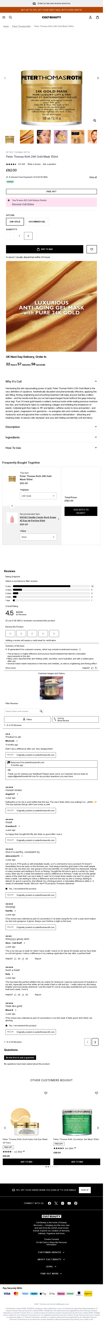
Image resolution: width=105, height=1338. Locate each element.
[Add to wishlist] (92, 249)
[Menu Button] (3, 17)
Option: (10, 215)
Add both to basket (81, 511)
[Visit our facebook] (49, 1203)
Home (6, 26)
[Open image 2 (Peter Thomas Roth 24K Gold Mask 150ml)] (27, 137)
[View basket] (97, 17)
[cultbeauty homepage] (51, 17)
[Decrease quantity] (10, 236)
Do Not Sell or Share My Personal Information (51, 1243)
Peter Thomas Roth (21, 26)
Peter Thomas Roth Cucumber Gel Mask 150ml (76, 1139)
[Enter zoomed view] (94, 120)
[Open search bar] (10, 17)
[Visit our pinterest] (75, 1203)
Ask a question (49, 164)
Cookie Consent (51, 1239)
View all (93, 177)
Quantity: (12, 229)
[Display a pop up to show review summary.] (24, 1152)
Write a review (34, 164)
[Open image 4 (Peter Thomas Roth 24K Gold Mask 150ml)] (61, 137)
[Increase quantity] (28, 236)
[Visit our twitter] (56, 1203)
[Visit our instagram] (62, 1203)
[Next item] (98, 1128)
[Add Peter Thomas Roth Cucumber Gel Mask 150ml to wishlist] (96, 1093)
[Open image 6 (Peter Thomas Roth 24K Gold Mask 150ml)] (94, 137)
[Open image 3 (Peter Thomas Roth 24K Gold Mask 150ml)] (44, 137)
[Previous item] (5, 1128)
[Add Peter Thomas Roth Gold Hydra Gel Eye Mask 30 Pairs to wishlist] (46, 1093)
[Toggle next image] (98, 78)
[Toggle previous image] (5, 78)
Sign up (85, 1190)
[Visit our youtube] (69, 1203)
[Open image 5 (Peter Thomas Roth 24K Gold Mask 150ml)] (77, 137)
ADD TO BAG (26, 1162)
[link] (90, 17)
